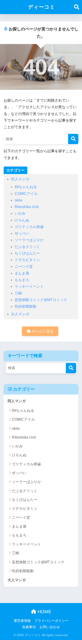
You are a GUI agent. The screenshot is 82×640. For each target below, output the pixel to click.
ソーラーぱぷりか (29, 240)
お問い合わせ (49, 627)
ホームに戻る (42, 331)
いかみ (20, 213)
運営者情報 (22, 621)
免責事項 (29, 627)
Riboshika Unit (26, 207)
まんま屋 (22, 273)
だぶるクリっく (27, 247)
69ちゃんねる (26, 187)
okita (18, 200)
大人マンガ (20, 314)
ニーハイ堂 (24, 266)
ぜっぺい (22, 233)
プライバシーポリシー (51, 621)
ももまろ (22, 280)
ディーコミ (41, 7)
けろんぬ (22, 220)
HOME (43, 611)
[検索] (73, 139)
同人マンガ (20, 179)
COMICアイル (26, 194)
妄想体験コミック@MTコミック (41, 300)
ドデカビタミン (27, 260)
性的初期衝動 (25, 306)
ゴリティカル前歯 (29, 227)
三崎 (18, 293)
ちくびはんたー (27, 253)
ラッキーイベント (29, 286)
